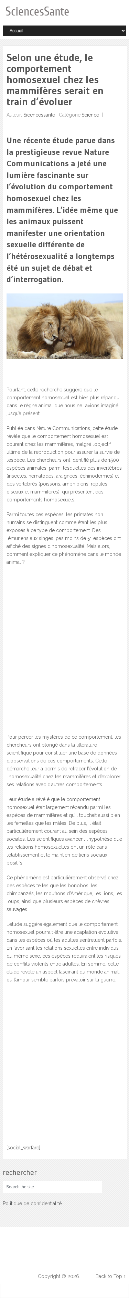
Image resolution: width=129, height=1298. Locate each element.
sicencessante (39, 115)
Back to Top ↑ (111, 1276)
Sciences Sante (19, 1276)
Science (90, 115)
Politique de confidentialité (32, 1203)
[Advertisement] (64, 653)
